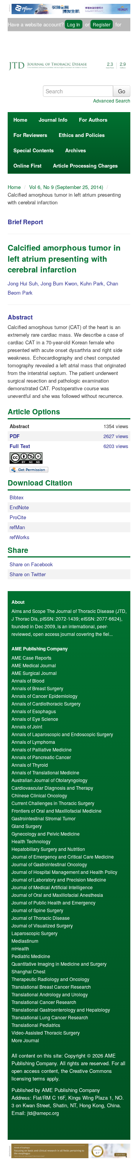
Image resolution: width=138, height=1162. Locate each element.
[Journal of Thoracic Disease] (69, 63)
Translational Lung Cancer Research (50, 1017)
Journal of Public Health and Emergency (53, 902)
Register (101, 24)
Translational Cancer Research (44, 1002)
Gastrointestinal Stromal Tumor (44, 818)
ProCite (18, 517)
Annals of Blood (28, 680)
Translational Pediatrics (36, 1025)
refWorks (20, 537)
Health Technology (31, 841)
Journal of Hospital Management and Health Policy (64, 872)
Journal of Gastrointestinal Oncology (49, 864)
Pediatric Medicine (31, 956)
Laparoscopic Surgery (35, 933)
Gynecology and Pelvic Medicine (46, 833)
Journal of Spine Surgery (37, 910)
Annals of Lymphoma (33, 741)
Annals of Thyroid (30, 764)
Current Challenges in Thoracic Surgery (53, 803)
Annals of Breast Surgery (37, 688)
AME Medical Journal (34, 665)
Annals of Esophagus (34, 711)
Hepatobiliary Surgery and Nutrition (48, 849)
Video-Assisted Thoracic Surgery (46, 1032)
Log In (73, 24)
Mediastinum (25, 940)
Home (20, 119)
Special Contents (33, 150)
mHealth (20, 948)
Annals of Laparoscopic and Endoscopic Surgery (62, 734)
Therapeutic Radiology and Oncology (50, 979)
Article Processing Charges (85, 165)
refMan (17, 527)
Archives (75, 150)
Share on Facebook (31, 564)
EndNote (19, 507)
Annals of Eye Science (35, 718)
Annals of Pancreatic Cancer (41, 757)
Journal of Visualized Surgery (42, 925)
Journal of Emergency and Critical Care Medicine (63, 856)
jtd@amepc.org (43, 1113)
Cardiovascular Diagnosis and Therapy (52, 787)
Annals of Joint (27, 726)
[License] (33, 458)
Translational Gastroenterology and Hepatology (61, 1009)
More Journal (25, 1040)
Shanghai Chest (28, 971)
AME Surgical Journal (34, 673)
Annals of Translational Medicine (45, 772)
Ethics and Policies (82, 135)
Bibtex (17, 497)
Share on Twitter (28, 574)
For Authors (93, 119)
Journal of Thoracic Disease (41, 917)
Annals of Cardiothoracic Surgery (46, 703)
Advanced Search (111, 100)
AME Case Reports (31, 657)
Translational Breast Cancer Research (51, 986)
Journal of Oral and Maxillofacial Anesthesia (57, 894)
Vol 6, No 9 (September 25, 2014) (67, 187)
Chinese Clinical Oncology (39, 795)
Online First (27, 165)
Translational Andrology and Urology (50, 994)
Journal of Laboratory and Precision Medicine (59, 879)
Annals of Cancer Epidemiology (44, 696)
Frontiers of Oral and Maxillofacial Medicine (57, 810)
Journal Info (53, 119)
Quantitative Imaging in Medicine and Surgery (59, 963)
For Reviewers (30, 135)
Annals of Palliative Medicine (42, 749)
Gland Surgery (27, 826)
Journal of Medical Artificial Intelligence (52, 887)
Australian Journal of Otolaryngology (49, 780)
